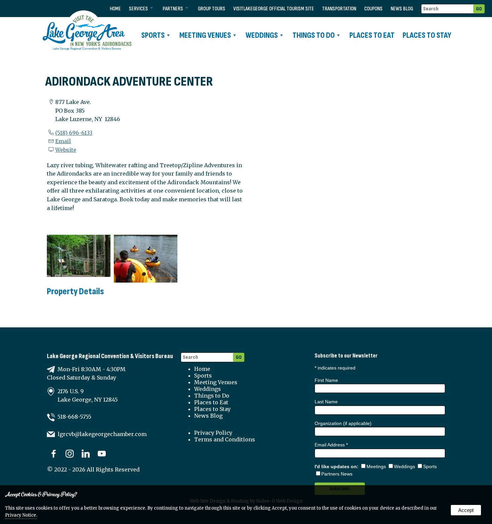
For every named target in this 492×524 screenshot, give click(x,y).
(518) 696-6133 (73, 132)
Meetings (376, 466)
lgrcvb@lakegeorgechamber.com (102, 434)
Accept (466, 510)
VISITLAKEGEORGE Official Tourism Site (273, 9)
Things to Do (314, 35)
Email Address (331, 444)
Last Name (326, 401)
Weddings (262, 35)
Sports (153, 35)
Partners (173, 9)
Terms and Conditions (224, 439)
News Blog (402, 9)
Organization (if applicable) (343, 423)
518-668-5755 (74, 416)
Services (138, 9)
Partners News (336, 474)
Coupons (373, 9)
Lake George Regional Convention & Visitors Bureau (110, 356)
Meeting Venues (205, 35)
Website (65, 149)
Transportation (339, 9)
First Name (326, 380)
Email (63, 141)
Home (115, 9)
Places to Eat (372, 35)
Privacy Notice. (21, 515)
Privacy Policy (213, 432)
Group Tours (211, 9)
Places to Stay (427, 35)
